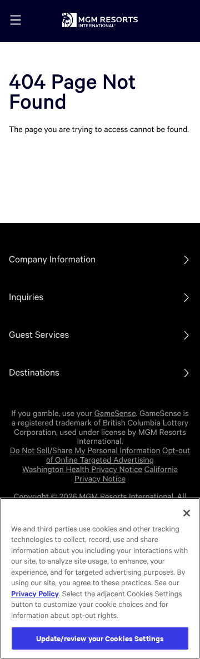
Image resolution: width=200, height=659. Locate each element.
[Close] (186, 513)
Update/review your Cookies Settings (100, 638)
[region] (100, 578)
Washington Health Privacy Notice (82, 469)
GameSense (115, 413)
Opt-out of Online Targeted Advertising (118, 456)
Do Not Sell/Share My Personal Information (85, 451)
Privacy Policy (35, 594)
